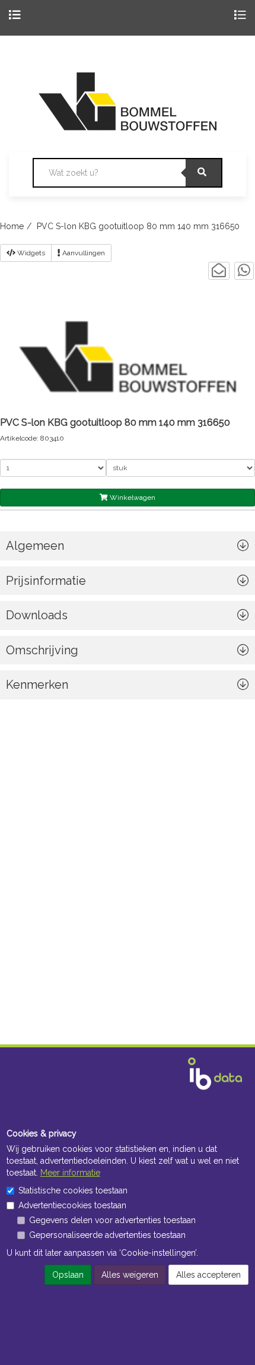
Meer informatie (70, 1172)
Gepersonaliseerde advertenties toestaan (107, 1235)
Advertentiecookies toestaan (72, 1205)
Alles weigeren (129, 1275)
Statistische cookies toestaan (73, 1190)
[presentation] (127, 653)
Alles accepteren (208, 1275)
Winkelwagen (131, 497)
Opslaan (68, 1275)
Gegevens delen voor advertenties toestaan (112, 1220)
